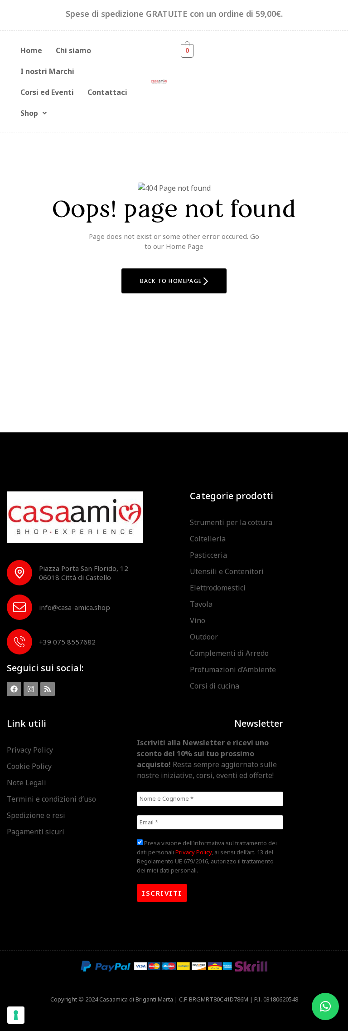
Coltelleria (208, 539)
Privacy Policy (30, 750)
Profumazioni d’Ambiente (233, 669)
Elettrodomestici (218, 588)
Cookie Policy (29, 766)
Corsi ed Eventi (47, 92)
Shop (29, 113)
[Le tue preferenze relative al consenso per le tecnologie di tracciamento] (15, 1015)
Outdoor (204, 637)
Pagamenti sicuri (35, 832)
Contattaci (107, 92)
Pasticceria (208, 555)
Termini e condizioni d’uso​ (51, 799)
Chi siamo (73, 50)
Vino (197, 620)
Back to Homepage (171, 281)
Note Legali (26, 783)
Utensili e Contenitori (227, 571)
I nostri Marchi (47, 71)
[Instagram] (31, 689)
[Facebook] (14, 689)
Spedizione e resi (36, 815)
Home (31, 50)
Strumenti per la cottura (231, 522)
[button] (33, 113)
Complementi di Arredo (229, 653)
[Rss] (47, 689)
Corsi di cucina (214, 686)
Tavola (201, 604)
